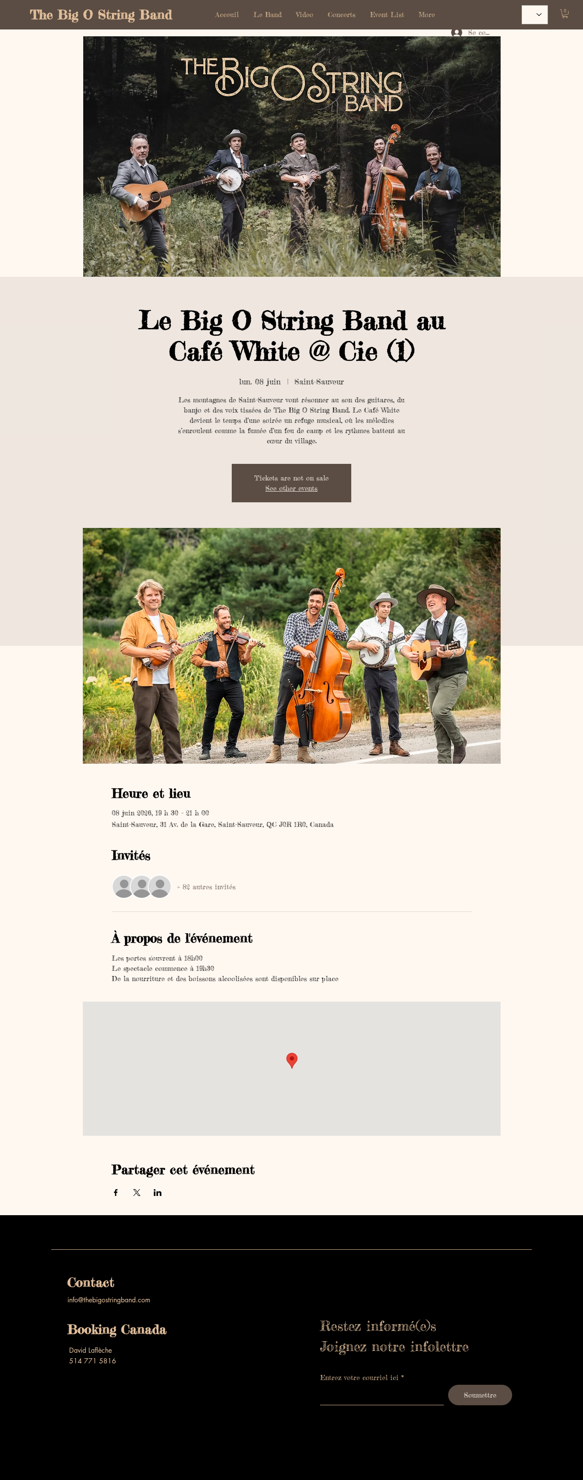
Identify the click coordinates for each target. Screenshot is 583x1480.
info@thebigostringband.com (108, 1299)
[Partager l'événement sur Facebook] (116, 1192)
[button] (565, 13)
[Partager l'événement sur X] (137, 1192)
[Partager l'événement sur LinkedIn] (158, 1192)
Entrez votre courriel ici (359, 1377)
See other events (291, 488)
